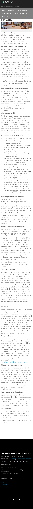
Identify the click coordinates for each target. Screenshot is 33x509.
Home (3, 10)
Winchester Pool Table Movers (10, 6)
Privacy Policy (7, 484)
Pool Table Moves (6, 13)
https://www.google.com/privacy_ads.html (15, 362)
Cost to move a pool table (20, 13)
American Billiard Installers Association (21, 458)
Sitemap (5, 482)
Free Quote (5, 16)
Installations (11, 10)
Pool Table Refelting (22, 10)
